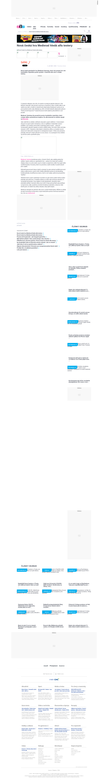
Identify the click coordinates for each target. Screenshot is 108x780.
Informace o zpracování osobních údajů (71, 775)
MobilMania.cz (63, 18)
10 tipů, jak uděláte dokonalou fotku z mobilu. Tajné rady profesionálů (45, 714)
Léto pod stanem (22, 249)
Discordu (25, 119)
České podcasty (74, 750)
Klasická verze (48, 673)
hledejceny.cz (40, 748)
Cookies (81, 775)
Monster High (57, 750)
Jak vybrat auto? (41, 763)
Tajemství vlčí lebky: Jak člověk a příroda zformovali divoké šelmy (77, 733)
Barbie (56, 751)
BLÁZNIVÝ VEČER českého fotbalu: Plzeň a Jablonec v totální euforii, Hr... (29, 753)
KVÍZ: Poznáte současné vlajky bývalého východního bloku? (28, 738)
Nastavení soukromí (33, 776)
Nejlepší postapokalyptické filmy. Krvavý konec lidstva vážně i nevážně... (44, 717)
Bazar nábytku (57, 762)
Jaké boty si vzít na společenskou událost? (30, 244)
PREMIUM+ (83, 27)
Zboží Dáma (40, 753)
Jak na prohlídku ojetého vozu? (44, 756)
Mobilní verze (60, 673)
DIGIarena (79, 18)
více (85, 18)
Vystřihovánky (73, 27)
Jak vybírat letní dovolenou (77, 692)
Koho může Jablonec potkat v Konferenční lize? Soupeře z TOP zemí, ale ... (44, 693)
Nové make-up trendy (64, 691)
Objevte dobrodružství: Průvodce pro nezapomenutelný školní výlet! (37, 246)
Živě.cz (56, 18)
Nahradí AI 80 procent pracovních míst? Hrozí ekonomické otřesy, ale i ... (62, 718)
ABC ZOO (34, 27)
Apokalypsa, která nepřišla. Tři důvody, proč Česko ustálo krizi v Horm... (62, 713)
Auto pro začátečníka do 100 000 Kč (45, 759)
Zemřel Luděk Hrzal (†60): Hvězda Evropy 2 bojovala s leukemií (28, 758)
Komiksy (64, 27)
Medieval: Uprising (26, 159)
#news (51, 728)
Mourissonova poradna (76, 728)
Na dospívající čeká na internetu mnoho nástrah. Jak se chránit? (36, 242)
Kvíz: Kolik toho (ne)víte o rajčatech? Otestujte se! (78, 715)
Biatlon (47, 689)
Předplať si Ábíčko (72, 23)
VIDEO (29, 27)
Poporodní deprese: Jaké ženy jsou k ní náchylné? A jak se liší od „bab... (62, 739)
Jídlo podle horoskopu (81, 710)
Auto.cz (29, 18)
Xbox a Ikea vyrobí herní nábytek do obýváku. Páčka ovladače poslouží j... (78, 735)
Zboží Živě (40, 750)
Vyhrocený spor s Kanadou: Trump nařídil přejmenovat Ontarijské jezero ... (62, 696)
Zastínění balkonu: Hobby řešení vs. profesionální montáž (62, 694)
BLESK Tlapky (25, 728)
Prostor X (24, 748)
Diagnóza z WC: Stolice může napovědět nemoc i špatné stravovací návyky (62, 734)
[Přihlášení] (89, 31)
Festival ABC (79, 730)
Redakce (55, 770)
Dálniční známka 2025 (30, 710)
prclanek (19, 225)
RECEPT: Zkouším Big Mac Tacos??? (45, 736)
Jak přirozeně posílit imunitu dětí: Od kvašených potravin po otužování (78, 699)
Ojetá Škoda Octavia (42, 762)
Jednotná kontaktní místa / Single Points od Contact (56, 776)
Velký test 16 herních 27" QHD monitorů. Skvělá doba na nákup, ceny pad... (45, 719)
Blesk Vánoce (25, 689)
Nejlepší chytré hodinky (43, 708)
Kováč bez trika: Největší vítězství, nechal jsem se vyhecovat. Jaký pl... (45, 696)
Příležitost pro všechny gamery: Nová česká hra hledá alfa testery (36, 240)
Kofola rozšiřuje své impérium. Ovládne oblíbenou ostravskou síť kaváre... (62, 715)
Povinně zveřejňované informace (73, 776)
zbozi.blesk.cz (41, 754)
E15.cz (23, 18)
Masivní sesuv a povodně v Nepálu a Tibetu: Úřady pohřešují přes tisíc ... (29, 696)
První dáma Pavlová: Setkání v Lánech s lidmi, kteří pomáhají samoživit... (29, 699)
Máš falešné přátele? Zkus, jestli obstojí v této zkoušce (33, 238)
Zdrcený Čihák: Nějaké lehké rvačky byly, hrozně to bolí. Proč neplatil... (45, 699)
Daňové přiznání (58, 708)
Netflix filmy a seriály (26, 730)
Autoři (46, 666)
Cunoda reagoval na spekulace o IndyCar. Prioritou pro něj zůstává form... (28, 718)
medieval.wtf (31, 193)
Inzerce (61, 666)
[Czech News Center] (56, 679)
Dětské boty (57, 759)
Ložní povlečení (58, 760)
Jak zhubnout (58, 689)
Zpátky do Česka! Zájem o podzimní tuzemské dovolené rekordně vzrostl (29, 733)
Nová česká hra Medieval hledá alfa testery (29, 233)
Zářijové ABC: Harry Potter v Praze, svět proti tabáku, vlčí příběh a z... (78, 738)
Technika (50, 27)
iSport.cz (36, 18)
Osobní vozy (40, 751)
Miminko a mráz (81, 690)
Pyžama (56, 754)
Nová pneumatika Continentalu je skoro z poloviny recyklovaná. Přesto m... (29, 715)
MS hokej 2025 (41, 689)
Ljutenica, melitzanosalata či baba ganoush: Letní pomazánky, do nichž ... (78, 718)
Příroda (42, 27)
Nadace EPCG (65, 710)
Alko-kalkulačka (25, 708)
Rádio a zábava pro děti (75, 751)
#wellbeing (46, 728)
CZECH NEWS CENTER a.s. (44, 773)
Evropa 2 (73, 754)
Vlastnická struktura (41, 776)
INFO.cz (26, 691)
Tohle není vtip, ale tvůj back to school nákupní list (45, 731)
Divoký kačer (32, 728)
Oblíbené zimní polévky (76, 708)
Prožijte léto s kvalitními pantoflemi (27, 248)
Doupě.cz (43, 18)
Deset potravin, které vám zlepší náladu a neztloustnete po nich (61, 737)
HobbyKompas (41, 757)
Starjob (72, 748)
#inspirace (40, 728)
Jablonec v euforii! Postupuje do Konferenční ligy (28, 756)
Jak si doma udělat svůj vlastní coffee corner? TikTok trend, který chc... (45, 734)
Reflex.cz (50, 18)
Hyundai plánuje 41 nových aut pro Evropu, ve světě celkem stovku (28, 713)
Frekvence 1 (73, 753)
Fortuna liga (24, 750)
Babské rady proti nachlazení (61, 730)
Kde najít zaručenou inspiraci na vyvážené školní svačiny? (28, 694)
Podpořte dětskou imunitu (60, 728)
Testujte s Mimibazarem (59, 748)
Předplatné (54, 666)
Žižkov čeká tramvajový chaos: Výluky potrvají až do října (62, 699)
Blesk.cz (18, 18)
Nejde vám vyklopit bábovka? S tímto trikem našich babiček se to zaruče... (78, 713)
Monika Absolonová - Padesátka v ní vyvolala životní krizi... (78, 695)
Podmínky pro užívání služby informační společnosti (53, 775)
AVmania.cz (72, 18)
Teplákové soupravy (58, 757)
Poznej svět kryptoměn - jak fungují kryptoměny (31, 237)
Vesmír (57, 27)
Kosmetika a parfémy (59, 756)
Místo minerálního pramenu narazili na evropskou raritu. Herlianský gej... (29, 735)
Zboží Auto (40, 760)
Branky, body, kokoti (31, 748)
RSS (59, 770)
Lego (56, 753)
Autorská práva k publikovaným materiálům (33, 775)
